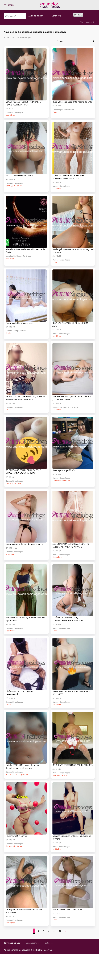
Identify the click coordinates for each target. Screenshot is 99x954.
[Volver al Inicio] (49, 5)
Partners (48, 943)
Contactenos (32, 943)
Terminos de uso (12, 943)
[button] (9, 5)
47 (60, 931)
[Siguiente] (65, 931)
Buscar (78, 15)
